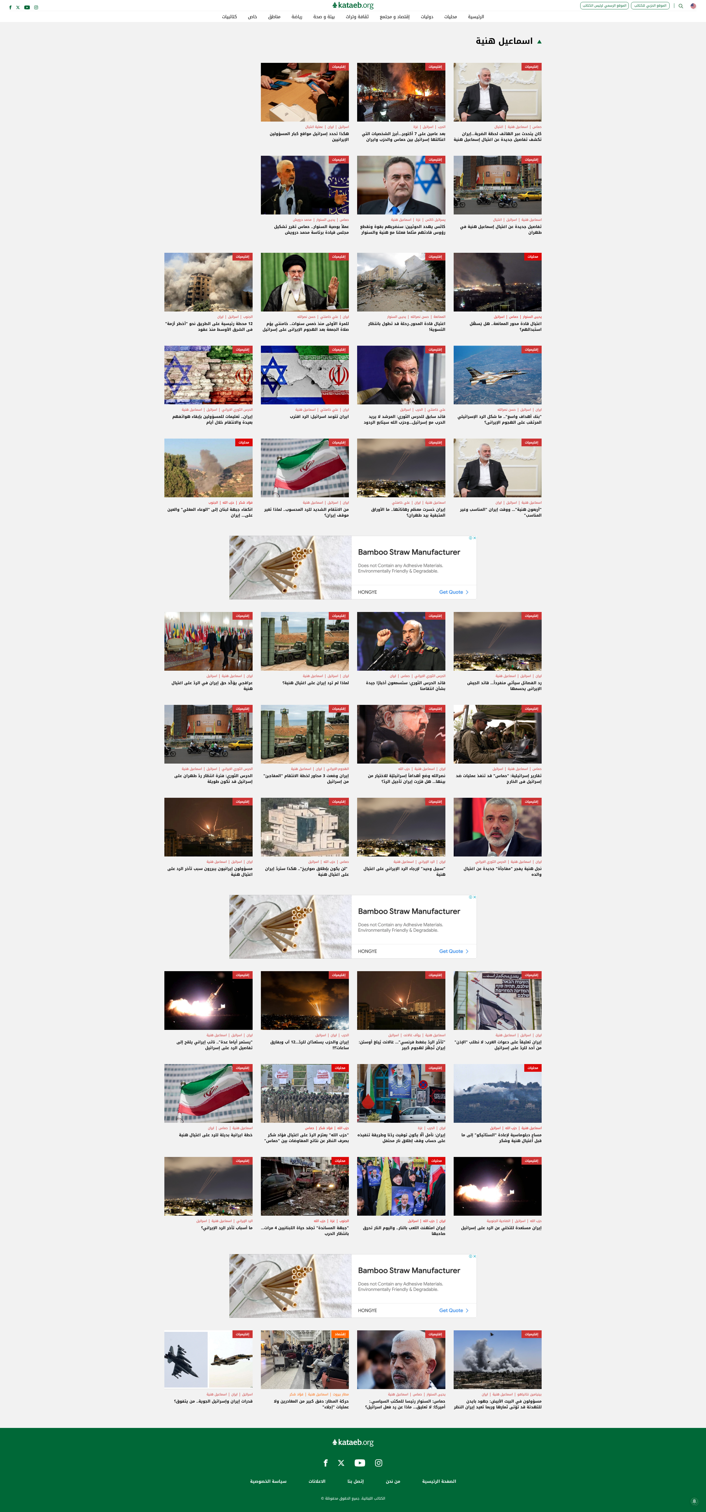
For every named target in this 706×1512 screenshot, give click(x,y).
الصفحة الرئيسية (439, 1481)
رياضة (297, 17)
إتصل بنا (355, 1481)
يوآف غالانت (412, 1035)
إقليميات (531, 67)
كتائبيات (229, 17)
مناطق (274, 17)
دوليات (427, 17)
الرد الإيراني (426, 862)
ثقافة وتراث (357, 17)
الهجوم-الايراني (338, 769)
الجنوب (248, 317)
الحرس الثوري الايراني (237, 410)
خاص (252, 17)
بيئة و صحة (324, 17)
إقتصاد (340, 1334)
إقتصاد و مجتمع (395, 17)
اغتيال (498, 127)
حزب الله (228, 502)
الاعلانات (317, 1481)
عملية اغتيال (314, 127)
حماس (537, 127)
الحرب (441, 127)
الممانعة (439, 317)
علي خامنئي (329, 317)
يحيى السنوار (325, 220)
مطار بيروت (341, 1394)
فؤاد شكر (246, 502)
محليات (450, 17)
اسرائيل (428, 127)
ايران (331, 127)
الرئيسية (476, 17)
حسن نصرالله (420, 317)
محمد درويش (302, 220)
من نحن (393, 1481)
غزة (415, 127)
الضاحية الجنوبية (498, 1221)
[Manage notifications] (694, 1501)
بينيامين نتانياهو (529, 1394)
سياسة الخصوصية (268, 1481)
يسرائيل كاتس (435, 220)
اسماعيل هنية (518, 127)
